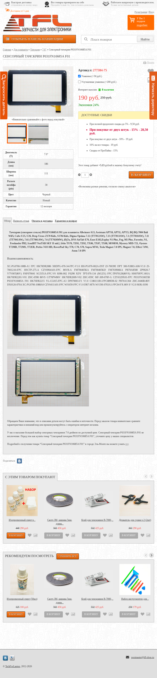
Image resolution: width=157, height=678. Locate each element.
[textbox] (117, 39)
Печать (150, 62)
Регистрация (141, 12)
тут (126, 444)
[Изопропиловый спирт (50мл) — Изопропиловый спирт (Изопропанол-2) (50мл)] (22, 579)
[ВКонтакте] (19, 461)
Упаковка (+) (91, 76)
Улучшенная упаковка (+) (98, 82)
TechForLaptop (12, 666)
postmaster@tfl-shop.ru (142, 657)
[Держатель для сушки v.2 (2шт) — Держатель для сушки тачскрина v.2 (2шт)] (134, 500)
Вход (151, 12)
